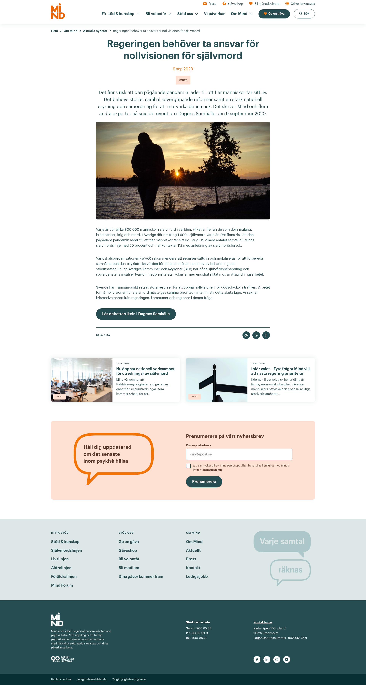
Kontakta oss (263, 622)
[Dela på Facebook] (266, 335)
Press (191, 559)
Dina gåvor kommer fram (141, 577)
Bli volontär (129, 559)
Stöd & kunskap (65, 542)
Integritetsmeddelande (91, 679)
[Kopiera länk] (246, 335)
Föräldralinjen (64, 577)
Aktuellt (193, 551)
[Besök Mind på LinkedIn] (266, 659)
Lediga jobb (197, 577)
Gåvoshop (128, 551)
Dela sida (103, 335)
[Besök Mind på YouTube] (286, 659)
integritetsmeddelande (207, 469)
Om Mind (194, 542)
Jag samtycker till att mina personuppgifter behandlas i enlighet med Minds (241, 467)
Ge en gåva (129, 542)
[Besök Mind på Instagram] (276, 659)
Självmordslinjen (66, 551)
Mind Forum (62, 585)
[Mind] (58, 11)
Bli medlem (129, 568)
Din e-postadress (198, 445)
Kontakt (193, 568)
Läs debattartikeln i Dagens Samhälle (136, 314)
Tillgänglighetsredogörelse (129, 679)
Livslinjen (60, 559)
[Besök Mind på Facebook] (257, 659)
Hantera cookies (61, 679)
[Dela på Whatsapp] (256, 335)
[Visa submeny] (138, 14)
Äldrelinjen (61, 568)
